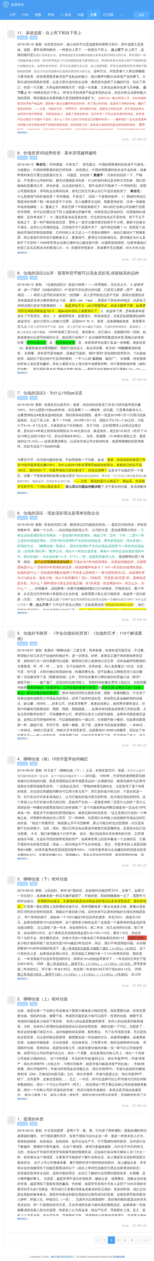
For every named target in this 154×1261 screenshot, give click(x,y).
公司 (12, 14)
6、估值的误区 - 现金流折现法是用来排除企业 (58, 513)
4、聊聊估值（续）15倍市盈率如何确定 (52, 759)
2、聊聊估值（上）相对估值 (42, 999)
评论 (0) (141, 139)
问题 (80, 14)
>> (146, 1240)
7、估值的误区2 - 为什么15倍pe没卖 (49, 393)
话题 (109, 14)
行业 (25, 14)
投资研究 (17, 4)
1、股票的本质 (30, 1119)
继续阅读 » (23, 132)
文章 (93, 14)
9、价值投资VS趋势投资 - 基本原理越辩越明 (56, 153)
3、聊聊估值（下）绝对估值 (42, 879)
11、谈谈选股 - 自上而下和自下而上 (49, 32)
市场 (51, 14)
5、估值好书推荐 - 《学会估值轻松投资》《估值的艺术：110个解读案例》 (79, 635)
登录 (141, 15)
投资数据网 (119, 1256)
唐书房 (22, 38)
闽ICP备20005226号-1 (63, 1256)
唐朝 (33, 38)
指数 (38, 14)
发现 (67, 14)
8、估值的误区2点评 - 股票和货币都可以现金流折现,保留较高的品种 (78, 273)
